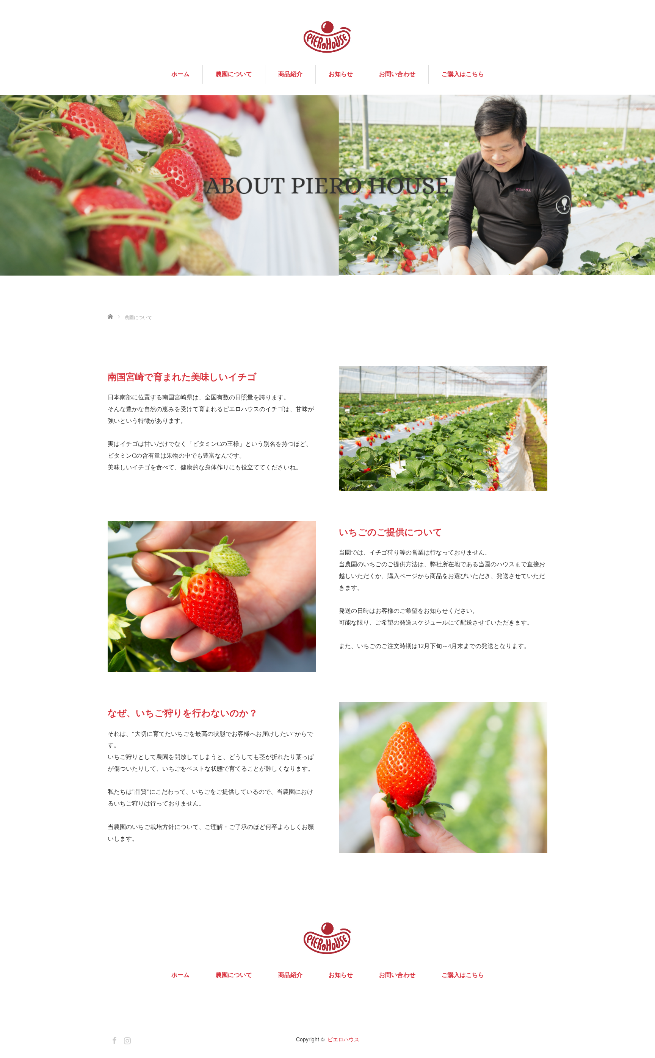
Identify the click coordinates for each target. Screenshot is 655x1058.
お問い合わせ (397, 74)
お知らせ (341, 74)
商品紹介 (290, 74)
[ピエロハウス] (327, 37)
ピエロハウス (343, 1039)
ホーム (180, 74)
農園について (234, 74)
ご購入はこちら (463, 74)
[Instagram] (126, 1039)
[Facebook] (113, 1039)
